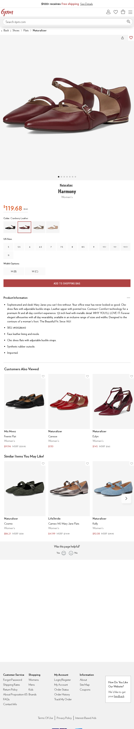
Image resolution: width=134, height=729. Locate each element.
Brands (32, 694)
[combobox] (68, 21)
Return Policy (10, 689)
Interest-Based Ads (85, 718)
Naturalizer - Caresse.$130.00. (69, 411)
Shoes (16, 30)
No (76, 552)
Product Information (15, 297)
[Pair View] (58, 176)
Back (5, 30)
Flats (26, 30)
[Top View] (61, 176)
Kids (31, 689)
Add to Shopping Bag (67, 283)
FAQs (6, 699)
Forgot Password (12, 679)
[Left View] (67, 176)
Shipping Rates (11, 684)
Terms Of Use (45, 718)
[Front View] (75, 176)
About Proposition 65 (15, 694)
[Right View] (72, 176)
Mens (32, 684)
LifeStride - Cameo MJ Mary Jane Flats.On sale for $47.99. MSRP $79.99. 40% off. (69, 498)
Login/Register (62, 679)
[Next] (126, 498)
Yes (58, 552)
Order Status (61, 689)
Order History (62, 694)
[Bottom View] (64, 176)
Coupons (85, 689)
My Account (108, 11)
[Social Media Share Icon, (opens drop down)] (122, 38)
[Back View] (69, 176)
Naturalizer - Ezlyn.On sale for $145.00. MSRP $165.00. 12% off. (113, 411)
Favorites (115, 11)
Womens (34, 679)
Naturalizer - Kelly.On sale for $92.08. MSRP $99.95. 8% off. (113, 498)
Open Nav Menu (130, 11)
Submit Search (128, 21)
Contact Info (10, 704)
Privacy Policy (64, 718)
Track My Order (63, 699)
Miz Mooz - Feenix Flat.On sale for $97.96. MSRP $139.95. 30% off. (25, 411)
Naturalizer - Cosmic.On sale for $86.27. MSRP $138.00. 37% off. (25, 498)
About (83, 679)
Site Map (85, 684)
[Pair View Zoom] (67, 104)
